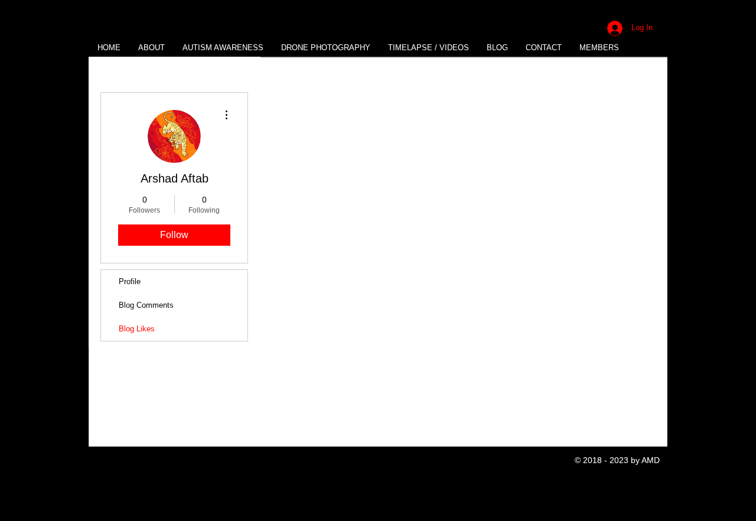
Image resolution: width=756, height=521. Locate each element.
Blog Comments (146, 305)
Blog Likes (137, 328)
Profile (130, 281)
